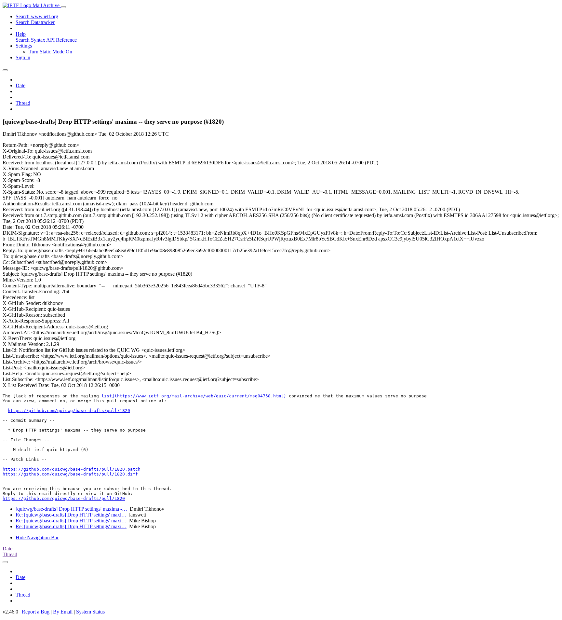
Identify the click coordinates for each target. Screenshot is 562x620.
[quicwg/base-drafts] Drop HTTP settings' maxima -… (71, 509)
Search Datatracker (35, 22)
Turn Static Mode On (50, 51)
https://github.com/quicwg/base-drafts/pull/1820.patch (71, 469)
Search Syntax (30, 40)
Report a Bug (35, 611)
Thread (23, 103)
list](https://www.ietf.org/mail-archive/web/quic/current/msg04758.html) (193, 395)
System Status (90, 611)
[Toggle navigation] (63, 7)
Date (20, 85)
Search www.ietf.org (37, 16)
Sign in (23, 57)
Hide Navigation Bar (37, 537)
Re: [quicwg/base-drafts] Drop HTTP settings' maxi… (71, 514)
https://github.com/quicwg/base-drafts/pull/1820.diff (70, 474)
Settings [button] (24, 45)
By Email (63, 611)
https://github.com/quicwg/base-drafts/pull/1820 (69, 410)
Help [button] (21, 34)
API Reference (61, 40)
